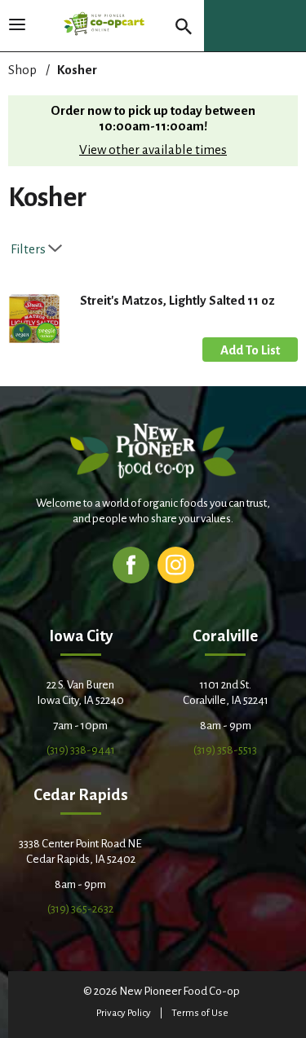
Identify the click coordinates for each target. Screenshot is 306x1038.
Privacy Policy (123, 1013)
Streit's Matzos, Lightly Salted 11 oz (177, 300)
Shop (22, 70)
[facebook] (131, 564)
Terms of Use (199, 1013)
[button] (250, 349)
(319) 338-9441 (81, 750)
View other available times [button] (153, 149)
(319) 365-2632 (80, 909)
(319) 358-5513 (225, 750)
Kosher (77, 70)
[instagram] (175, 564)
